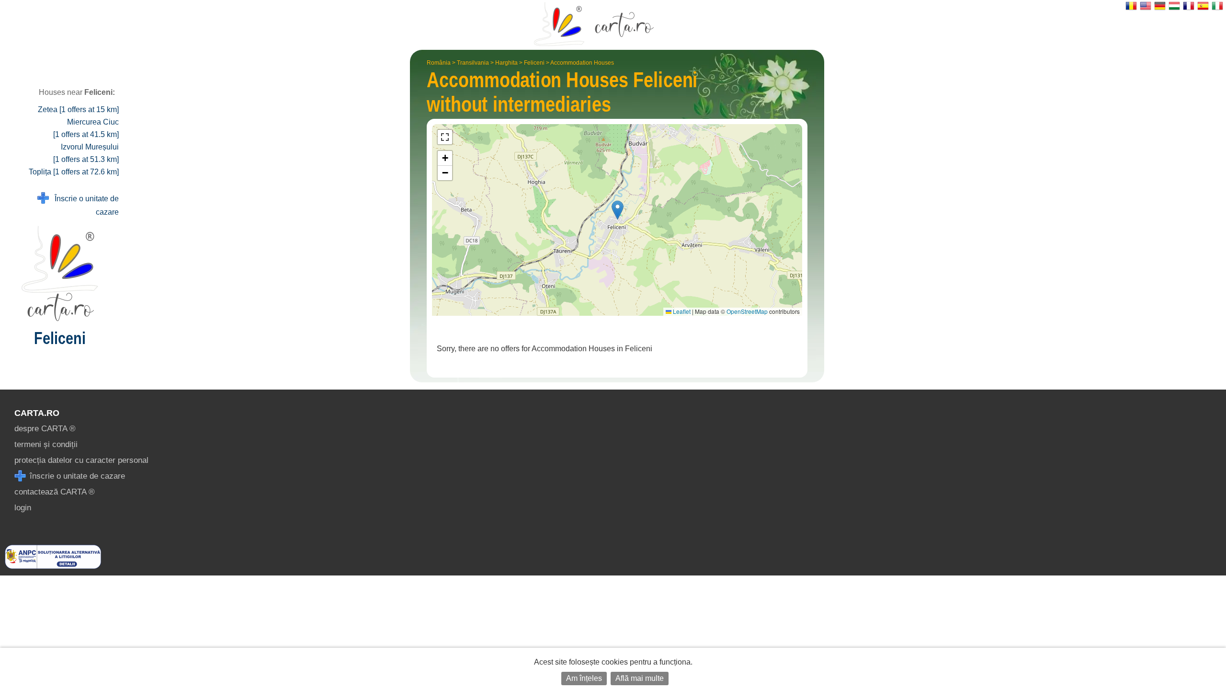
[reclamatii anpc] (53, 566)
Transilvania (473, 62)
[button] (618, 210)
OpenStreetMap (747, 311)
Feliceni (534, 62)
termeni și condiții (46, 444)
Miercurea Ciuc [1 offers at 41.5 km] (86, 128)
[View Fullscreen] (445, 137)
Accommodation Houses (582, 62)
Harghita (506, 62)
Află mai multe (639, 678)
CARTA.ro (36, 413)
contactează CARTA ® (54, 491)
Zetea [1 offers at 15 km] (78, 109)
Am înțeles (584, 678)
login (22, 507)
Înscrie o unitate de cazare (84, 205)
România (439, 62)
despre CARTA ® (45, 428)
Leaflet (681, 311)
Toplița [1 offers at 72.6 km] (74, 172)
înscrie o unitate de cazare (76, 476)
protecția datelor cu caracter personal (81, 460)
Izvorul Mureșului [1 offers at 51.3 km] (86, 153)
